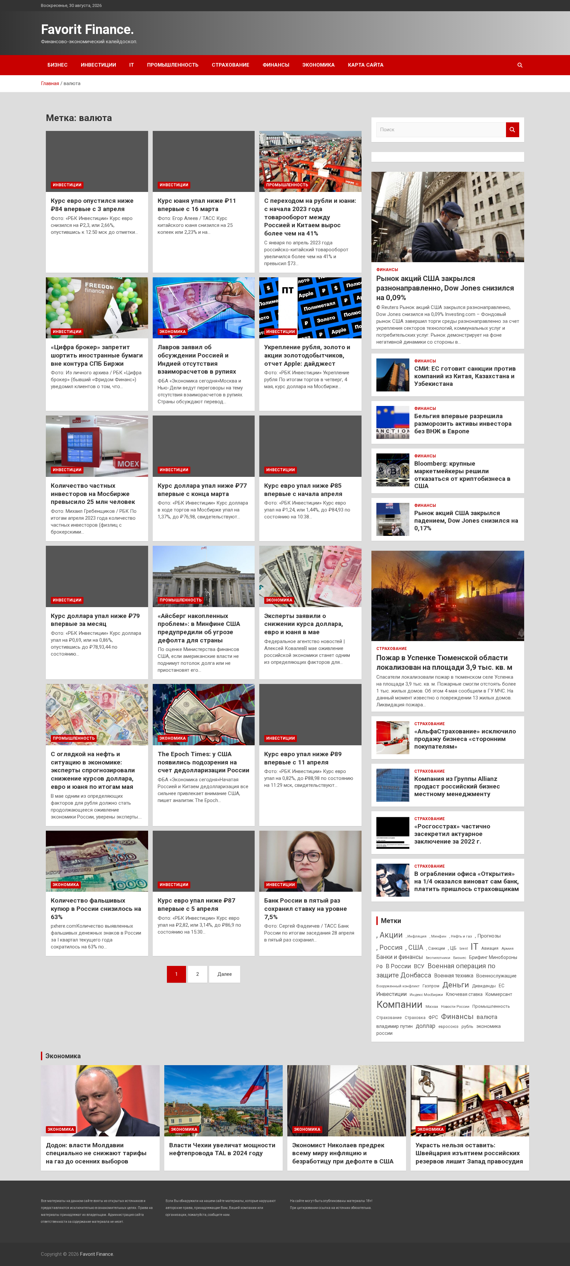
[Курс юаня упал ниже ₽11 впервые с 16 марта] (203, 161)
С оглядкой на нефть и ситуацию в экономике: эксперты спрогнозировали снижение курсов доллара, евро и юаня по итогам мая (93, 770)
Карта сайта (366, 65)
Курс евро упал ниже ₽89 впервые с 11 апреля (303, 758)
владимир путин (394, 1026)
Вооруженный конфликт (398, 986)
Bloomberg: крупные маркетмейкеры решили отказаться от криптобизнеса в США (462, 475)
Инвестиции (98, 65)
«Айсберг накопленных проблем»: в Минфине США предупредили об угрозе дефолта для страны (199, 628)
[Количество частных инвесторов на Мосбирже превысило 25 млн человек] (97, 446)
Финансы (276, 65)
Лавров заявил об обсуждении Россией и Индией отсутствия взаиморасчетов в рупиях (197, 359)
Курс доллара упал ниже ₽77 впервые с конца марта (202, 490)
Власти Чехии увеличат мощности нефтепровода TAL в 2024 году (222, 1149)
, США (414, 947)
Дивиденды (484, 985)
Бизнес (58, 65)
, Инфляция (416, 936)
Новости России (455, 1006)
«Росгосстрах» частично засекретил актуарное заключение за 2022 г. (452, 833)
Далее (224, 974)
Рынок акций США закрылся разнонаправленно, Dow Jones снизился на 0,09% (445, 287)
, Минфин (437, 936)
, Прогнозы (488, 936)
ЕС (501, 985)
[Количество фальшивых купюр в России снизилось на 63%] (97, 861)
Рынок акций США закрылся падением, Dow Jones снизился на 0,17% (466, 520)
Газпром (431, 986)
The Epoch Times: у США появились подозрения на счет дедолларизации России (203, 762)
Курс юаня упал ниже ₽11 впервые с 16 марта (197, 205)
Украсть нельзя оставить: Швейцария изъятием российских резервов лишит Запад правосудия (469, 1153)
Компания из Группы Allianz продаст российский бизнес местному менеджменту (457, 786)
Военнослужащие (496, 976)
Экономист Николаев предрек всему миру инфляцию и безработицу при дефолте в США (343, 1153)
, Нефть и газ (460, 936)
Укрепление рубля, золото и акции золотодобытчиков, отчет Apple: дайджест (307, 355)
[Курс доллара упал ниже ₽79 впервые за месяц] (97, 576)
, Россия (389, 947)
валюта (487, 1016)
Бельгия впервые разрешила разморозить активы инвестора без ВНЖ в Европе (463, 423)
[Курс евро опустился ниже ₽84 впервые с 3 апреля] (97, 161)
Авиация (489, 948)
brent (463, 948)
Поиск (512, 129)
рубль (467, 1026)
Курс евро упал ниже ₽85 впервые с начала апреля (303, 490)
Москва (432, 1006)
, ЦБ (452, 948)
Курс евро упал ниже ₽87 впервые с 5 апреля (196, 904)
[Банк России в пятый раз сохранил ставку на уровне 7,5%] (310, 861)
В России (398, 966)
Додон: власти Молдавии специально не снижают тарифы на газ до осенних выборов (96, 1153)
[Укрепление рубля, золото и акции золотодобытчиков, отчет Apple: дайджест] (310, 308)
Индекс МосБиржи (426, 994)
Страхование (230, 65)
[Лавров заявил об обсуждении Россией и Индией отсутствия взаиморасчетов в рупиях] (203, 308)
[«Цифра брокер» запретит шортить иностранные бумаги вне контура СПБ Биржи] (97, 308)
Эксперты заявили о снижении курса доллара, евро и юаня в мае (303, 624)
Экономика (318, 65)
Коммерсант (499, 994)
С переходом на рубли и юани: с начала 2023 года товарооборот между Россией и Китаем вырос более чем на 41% (310, 217)
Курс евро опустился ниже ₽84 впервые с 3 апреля (92, 205)
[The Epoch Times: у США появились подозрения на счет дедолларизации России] (203, 715)
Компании (399, 1004)
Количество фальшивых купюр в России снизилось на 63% (96, 908)
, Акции (389, 935)
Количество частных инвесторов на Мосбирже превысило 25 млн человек (93, 494)
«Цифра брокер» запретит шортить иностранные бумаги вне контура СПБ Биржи (97, 355)
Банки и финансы (399, 957)
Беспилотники (438, 958)
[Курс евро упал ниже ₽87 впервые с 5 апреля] (203, 861)
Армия (507, 948)
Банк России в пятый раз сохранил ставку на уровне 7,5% (305, 908)
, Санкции (435, 948)
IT (131, 65)
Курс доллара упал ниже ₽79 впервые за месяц (95, 620)
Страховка (415, 1017)
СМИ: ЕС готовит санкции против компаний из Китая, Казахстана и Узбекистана (465, 376)
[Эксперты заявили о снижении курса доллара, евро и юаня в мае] (310, 576)
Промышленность (173, 65)
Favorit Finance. (87, 29)
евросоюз (448, 1026)
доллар (425, 1026)
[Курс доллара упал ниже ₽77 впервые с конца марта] (203, 446)
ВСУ (419, 966)
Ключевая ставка (464, 994)
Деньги (455, 984)
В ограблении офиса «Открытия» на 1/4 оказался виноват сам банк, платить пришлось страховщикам (466, 881)
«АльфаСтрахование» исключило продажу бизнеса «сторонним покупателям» (465, 738)
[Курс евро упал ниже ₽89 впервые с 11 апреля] (310, 715)
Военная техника (453, 976)
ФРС (433, 1017)
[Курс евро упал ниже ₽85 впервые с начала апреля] (310, 446)
